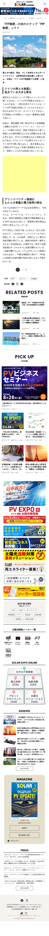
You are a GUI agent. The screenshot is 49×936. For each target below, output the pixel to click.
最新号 (24, 828)
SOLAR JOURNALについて (15, 904)
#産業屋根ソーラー (14, 615)
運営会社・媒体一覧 (31, 909)
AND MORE (24, 768)
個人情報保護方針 (17, 909)
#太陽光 (34, 279)
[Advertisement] (24, 174)
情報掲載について (12, 907)
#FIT (13, 279)
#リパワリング (32, 610)
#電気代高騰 (29, 619)
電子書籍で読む (24, 835)
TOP (5, 18)
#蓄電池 (18, 619)
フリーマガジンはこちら (33, 904)
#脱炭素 (27, 615)
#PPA (21, 610)
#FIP (13, 610)
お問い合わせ (36, 907)
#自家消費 (37, 615)
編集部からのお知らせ (17, 18)
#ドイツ (23, 279)
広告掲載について (25, 907)
